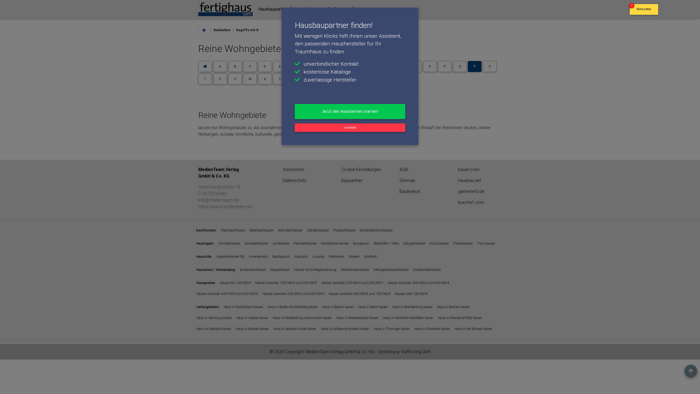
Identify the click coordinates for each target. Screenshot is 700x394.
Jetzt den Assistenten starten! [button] (350, 111)
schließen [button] (350, 127)
